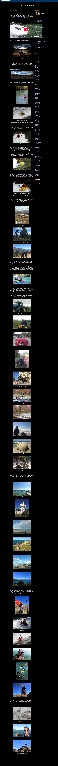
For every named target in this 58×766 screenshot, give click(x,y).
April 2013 (37, 107)
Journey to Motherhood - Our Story (41, 36)
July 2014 (36, 125)
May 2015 (36, 137)
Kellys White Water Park (39, 27)
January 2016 (37, 147)
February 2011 (37, 84)
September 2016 (38, 157)
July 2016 (36, 155)
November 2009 (37, 75)
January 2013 (37, 103)
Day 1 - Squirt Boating (38, 47)
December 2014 (37, 130)
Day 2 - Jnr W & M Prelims (39, 46)
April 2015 (37, 135)
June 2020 (37, 175)
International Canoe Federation (40, 24)
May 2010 (36, 76)
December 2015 (37, 146)
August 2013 (37, 112)
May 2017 (36, 162)
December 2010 (37, 81)
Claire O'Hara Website (38, 20)
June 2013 (37, 110)
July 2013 (36, 111)
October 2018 (37, 174)
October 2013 (37, 115)
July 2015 (36, 139)
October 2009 (37, 74)
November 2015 (37, 144)
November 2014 (37, 129)
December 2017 (37, 169)
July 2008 (36, 60)
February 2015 (37, 133)
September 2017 (38, 165)
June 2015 (37, 138)
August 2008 (37, 61)
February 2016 (37, 148)
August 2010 (37, 79)
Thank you (37, 48)
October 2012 (37, 102)
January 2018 (37, 170)
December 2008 (37, 65)
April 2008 (37, 57)
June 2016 (37, 153)
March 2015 (37, 134)
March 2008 (37, 56)
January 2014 (37, 119)
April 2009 (37, 67)
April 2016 (37, 151)
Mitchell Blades (37, 30)
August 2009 (37, 71)
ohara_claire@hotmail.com (39, 22)
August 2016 (37, 156)
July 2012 (36, 98)
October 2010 (37, 80)
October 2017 (37, 166)
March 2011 (37, 85)
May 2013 (36, 108)
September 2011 (38, 89)
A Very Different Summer (39, 37)
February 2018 (37, 171)
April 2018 (37, 173)
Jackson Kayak (37, 26)
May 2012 (36, 96)
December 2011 (37, 92)
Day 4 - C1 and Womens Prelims (40, 43)
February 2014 (37, 120)
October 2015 (37, 143)
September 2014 (38, 128)
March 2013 (37, 106)
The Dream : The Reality (39, 38)
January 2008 (37, 53)
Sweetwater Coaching (38, 31)
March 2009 (37, 66)
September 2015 (38, 142)
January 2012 (37, 93)
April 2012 (37, 94)
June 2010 (37, 78)
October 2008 (37, 62)
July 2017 (36, 164)
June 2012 (37, 97)
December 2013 (37, 117)
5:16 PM (20, 759)
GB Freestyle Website (38, 21)
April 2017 (37, 161)
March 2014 (37, 121)
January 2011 (37, 83)
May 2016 (36, 152)
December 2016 (37, 160)
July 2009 (36, 70)
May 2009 (36, 69)
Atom (38, 183)
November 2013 (37, 116)
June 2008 (37, 58)
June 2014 (37, 124)
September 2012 (38, 101)
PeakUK (36, 28)
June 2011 (37, 88)
